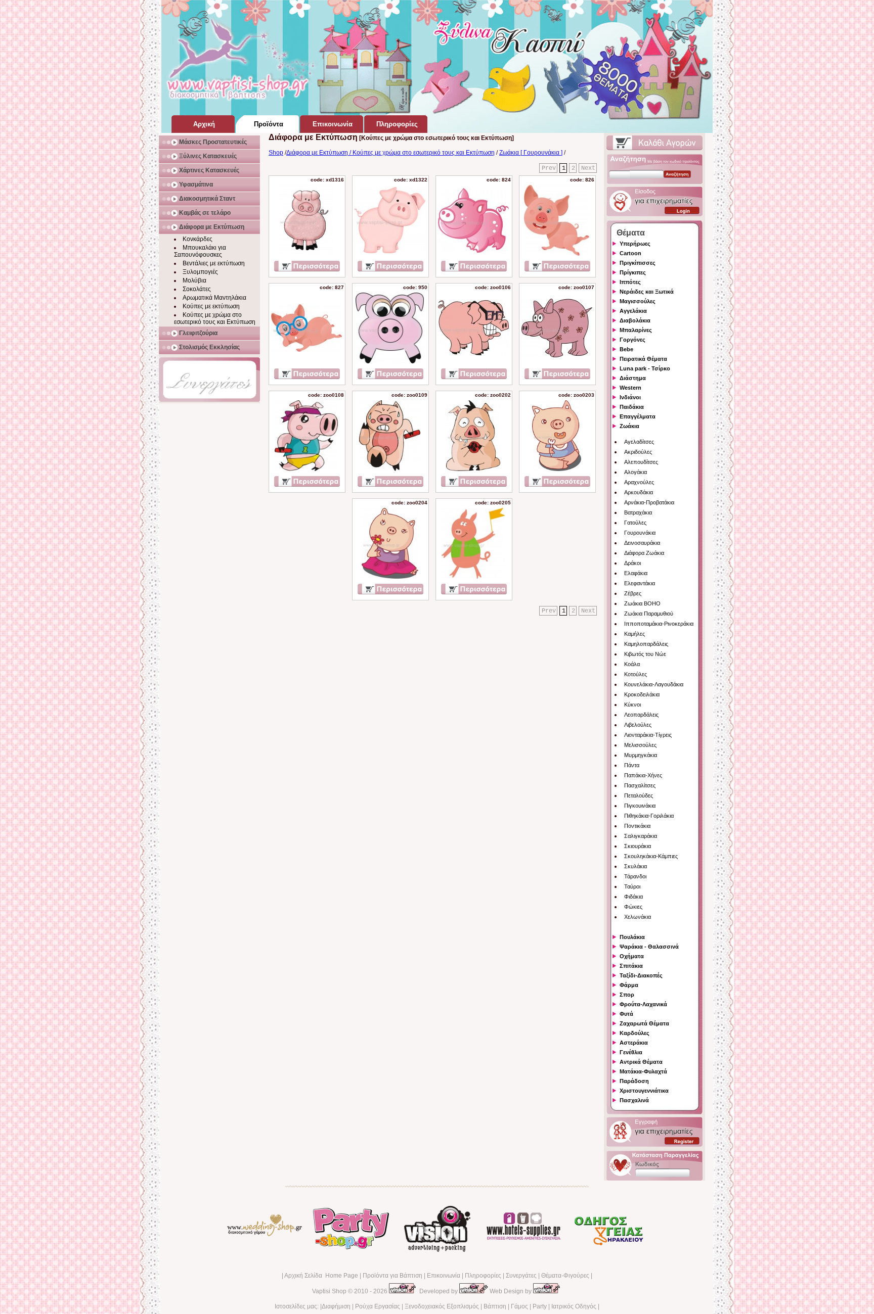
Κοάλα (632, 664)
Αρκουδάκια (638, 492)
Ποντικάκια (637, 826)
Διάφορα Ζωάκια (644, 553)
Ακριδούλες (638, 452)
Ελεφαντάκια (639, 583)
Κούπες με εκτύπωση (211, 306)
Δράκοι (632, 563)
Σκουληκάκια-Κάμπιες (651, 856)
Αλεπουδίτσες (641, 462)
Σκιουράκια (637, 846)
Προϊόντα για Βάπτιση (392, 1275)
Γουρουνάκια (640, 533)
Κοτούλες (635, 674)
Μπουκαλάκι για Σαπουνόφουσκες (200, 251)
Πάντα (631, 765)
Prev (549, 168)
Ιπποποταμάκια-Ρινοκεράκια (658, 624)
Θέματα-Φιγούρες (565, 1275)
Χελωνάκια (637, 917)
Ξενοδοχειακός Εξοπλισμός (442, 1306)
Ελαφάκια (635, 573)
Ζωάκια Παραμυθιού (648, 614)
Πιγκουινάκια (640, 806)
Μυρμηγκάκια (640, 755)
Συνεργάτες (521, 1275)
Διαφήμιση (336, 1306)
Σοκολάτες (197, 289)
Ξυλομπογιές (200, 271)
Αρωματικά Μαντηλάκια (214, 297)
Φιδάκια (633, 897)
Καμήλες (634, 634)
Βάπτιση (495, 1306)
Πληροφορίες (483, 1275)
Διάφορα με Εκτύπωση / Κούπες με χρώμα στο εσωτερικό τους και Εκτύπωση (390, 152)
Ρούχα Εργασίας (377, 1306)
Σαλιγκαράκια (640, 836)
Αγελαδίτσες (639, 442)
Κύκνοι (632, 704)
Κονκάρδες (197, 239)
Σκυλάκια (635, 866)
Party (540, 1306)
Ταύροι (632, 886)
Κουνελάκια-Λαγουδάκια (653, 684)
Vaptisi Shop (329, 1291)
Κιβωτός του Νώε (645, 654)
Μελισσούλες (640, 745)
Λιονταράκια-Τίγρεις (648, 735)
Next (588, 168)
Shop (276, 152)
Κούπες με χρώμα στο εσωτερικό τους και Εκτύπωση (214, 318)
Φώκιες (633, 907)
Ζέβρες (632, 593)
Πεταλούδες (638, 795)
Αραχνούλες (639, 482)
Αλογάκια (635, 472)
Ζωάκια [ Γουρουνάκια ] (530, 152)
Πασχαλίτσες (640, 785)
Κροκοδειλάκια (642, 694)
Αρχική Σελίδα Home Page (321, 1275)
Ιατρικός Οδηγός (573, 1306)
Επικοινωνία (443, 1275)
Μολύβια (194, 280)
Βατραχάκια (638, 512)
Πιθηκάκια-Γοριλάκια (649, 816)
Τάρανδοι (635, 876)
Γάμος (519, 1306)
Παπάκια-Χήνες (643, 775)
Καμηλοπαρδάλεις (646, 644)
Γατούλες (635, 523)
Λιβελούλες (637, 725)
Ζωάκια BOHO (642, 603)
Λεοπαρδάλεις (641, 715)
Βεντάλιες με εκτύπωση (214, 263)
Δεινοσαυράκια (642, 543)
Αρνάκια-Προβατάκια (649, 502)
